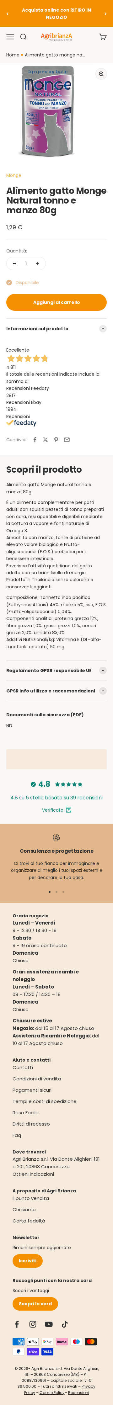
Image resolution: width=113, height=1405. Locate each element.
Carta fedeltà (29, 1220)
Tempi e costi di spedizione (45, 1101)
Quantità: (16, 251)
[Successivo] (106, 13)
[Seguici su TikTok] (65, 1324)
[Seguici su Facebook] (17, 1324)
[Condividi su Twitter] (45, 439)
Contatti (23, 1067)
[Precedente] (7, 13)
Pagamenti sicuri (32, 1090)
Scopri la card (35, 1304)
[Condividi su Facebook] (35, 439)
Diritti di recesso (31, 1124)
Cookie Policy (52, 1392)
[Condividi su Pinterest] (56, 439)
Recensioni (78, 1392)
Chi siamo (24, 1209)
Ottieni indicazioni (33, 1174)
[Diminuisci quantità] (14, 263)
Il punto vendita (31, 1198)
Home (12, 55)
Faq (17, 1135)
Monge (13, 175)
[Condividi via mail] (67, 439)
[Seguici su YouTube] (49, 1324)
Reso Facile (26, 1112)
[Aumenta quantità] (38, 263)
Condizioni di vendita (37, 1078)
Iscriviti (27, 1261)
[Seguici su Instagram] (33, 1324)
